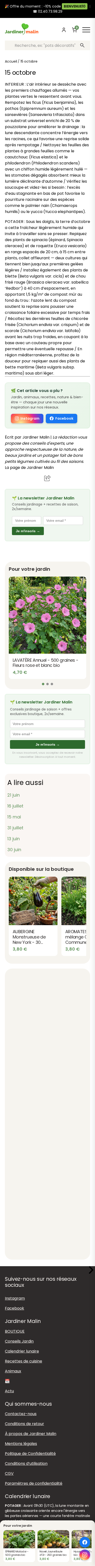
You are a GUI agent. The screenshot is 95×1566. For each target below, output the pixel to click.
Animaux (13, 1371)
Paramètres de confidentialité (33, 1483)
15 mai (14, 817)
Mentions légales (21, 1443)
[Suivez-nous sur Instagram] (84, 1555)
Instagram (29, 418)
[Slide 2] (47, 684)
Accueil (11, 61)
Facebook (64, 418)
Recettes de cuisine (23, 1361)
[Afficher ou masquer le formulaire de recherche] (54, 29)
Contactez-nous (21, 1413)
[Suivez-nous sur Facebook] (84, 1542)
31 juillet (15, 828)
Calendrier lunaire (22, 1351)
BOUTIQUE (15, 1331)
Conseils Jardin (19, 1341)
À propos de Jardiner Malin (30, 1433)
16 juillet (15, 806)
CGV (9, 1473)
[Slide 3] (52, 684)
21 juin (13, 795)
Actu (9, 1391)
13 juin (13, 839)
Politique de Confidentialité (30, 1453)
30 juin (14, 850)
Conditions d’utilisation (26, 1463)
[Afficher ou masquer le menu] (86, 29)
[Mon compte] (64, 30)
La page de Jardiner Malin (29, 467)
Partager (47, 477)
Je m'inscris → (28, 531)
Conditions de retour (24, 1423)
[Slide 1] (43, 684)
